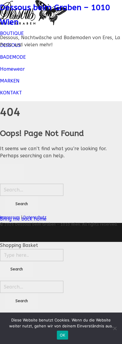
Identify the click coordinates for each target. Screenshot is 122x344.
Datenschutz (34, 217)
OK (62, 335)
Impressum (10, 217)
